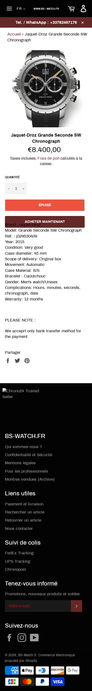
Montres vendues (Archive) (30, 479)
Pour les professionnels (26, 471)
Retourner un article (23, 520)
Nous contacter (19, 528)
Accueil (14, 34)
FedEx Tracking (19, 553)
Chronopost (15, 569)
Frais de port (48, 158)
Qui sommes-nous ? (23, 446)
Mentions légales (20, 463)
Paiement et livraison (24, 504)
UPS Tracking (17, 561)
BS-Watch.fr (27, 655)
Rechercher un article (24, 512)
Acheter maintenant (45, 222)
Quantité (12, 177)
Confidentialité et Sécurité (28, 455)
